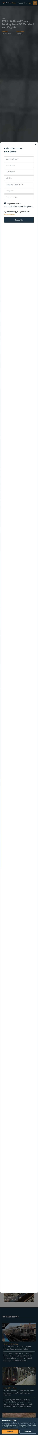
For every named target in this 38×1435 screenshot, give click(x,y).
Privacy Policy (9, 214)
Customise (28, 1431)
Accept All (10, 1431)
